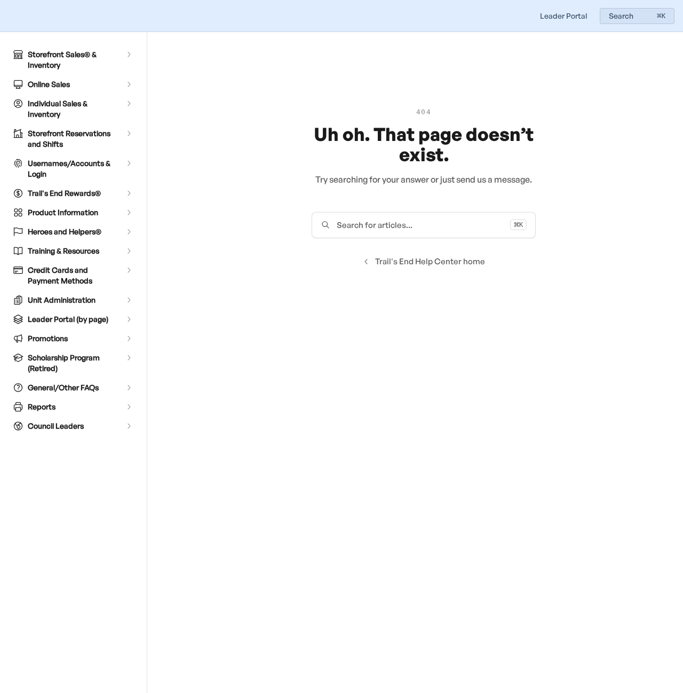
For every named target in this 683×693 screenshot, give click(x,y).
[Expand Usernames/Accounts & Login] (128, 163)
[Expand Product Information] (128, 212)
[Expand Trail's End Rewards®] (128, 193)
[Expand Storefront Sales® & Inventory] (128, 54)
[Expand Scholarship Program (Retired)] (128, 357)
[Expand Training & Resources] (128, 250)
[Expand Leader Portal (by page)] (128, 319)
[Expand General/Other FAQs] (128, 387)
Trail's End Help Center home (430, 261)
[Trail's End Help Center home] (11, 16)
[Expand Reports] (128, 406)
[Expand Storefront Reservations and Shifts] (128, 133)
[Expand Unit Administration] (128, 300)
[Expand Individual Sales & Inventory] (128, 103)
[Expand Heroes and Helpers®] (128, 231)
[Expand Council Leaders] (128, 426)
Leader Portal (563, 15)
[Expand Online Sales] (128, 84)
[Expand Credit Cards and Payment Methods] (128, 270)
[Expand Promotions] (128, 338)
